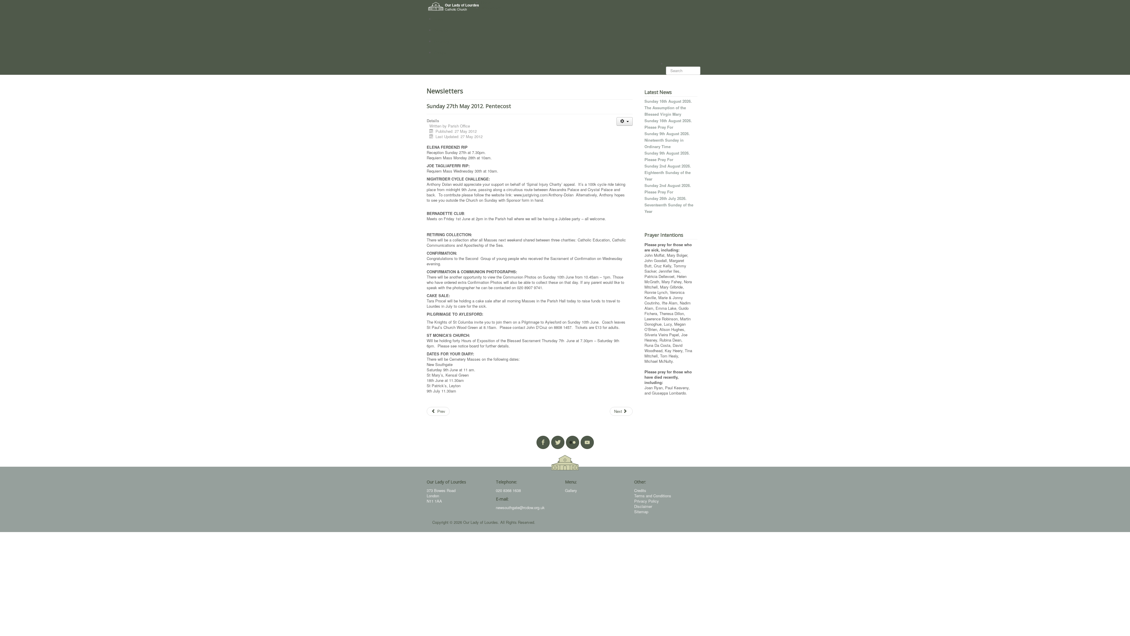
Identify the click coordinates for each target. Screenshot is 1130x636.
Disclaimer (643, 506)
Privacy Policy (646, 501)
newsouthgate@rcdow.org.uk (520, 507)
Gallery (571, 490)
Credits (640, 490)
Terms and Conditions (652, 495)
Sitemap (641, 511)
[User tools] (624, 121)
